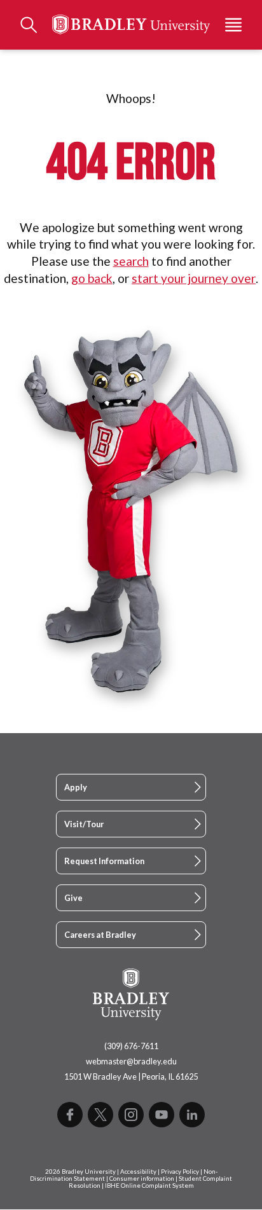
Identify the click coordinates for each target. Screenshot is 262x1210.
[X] (100, 1114)
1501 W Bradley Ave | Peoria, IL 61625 (131, 1076)
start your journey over (194, 278)
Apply (75, 787)
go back (92, 278)
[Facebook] (70, 1114)
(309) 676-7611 (131, 1046)
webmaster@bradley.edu (131, 1061)
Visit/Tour (84, 824)
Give (73, 898)
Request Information (104, 861)
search (131, 261)
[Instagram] (131, 1114)
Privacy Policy (180, 1171)
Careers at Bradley (100, 935)
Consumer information (141, 1178)
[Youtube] (161, 1114)
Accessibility (138, 1171)
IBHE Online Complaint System (149, 1185)
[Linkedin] (192, 1114)
